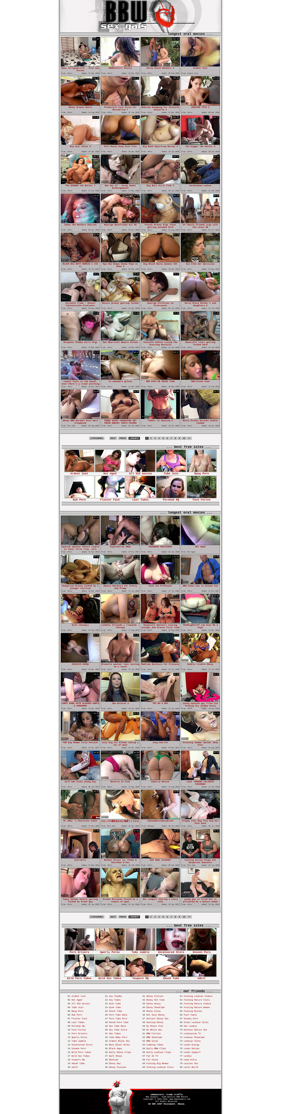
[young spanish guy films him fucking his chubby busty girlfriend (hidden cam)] (200, 700)
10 (184, 438)
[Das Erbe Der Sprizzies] (200, 261)
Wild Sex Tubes (110, 978)
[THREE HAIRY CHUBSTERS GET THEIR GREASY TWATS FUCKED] (120, 418)
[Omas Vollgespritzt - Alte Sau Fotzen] (80, 65)
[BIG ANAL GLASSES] (160, 857)
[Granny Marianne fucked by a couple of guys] (120, 896)
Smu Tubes (115, 1033)
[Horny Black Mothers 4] (160, 65)
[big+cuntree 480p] (120, 544)
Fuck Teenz (190, 1015)
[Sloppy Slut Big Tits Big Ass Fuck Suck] (200, 818)
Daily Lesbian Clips (158, 1052)
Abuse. (182, 1104)
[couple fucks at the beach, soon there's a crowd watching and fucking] (80, 379)
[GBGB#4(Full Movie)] (120, 65)
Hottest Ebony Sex (157, 1018)
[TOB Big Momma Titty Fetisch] (80, 740)
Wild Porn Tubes (79, 978)
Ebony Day (115, 1063)
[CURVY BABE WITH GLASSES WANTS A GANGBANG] (80, 700)
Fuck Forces (202, 499)
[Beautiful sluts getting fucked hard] (200, 339)
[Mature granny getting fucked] (120, 300)
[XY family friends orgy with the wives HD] (200, 222)
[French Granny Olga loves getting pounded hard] (160, 222)
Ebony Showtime (155, 1007)
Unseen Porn (202, 952)
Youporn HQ (140, 978)
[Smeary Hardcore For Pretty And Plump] (120, 583)
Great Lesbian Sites (196, 1022)
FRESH (122, 438)
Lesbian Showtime (194, 1037)
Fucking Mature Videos (197, 1003)
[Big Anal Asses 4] (80, 144)
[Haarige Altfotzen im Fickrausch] (160, 300)
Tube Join (171, 473)
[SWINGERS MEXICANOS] (160, 544)
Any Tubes (115, 1000)
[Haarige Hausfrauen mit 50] (120, 222)
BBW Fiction (153, 1033)
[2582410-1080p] (80, 661)
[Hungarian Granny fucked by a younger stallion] (80, 583)
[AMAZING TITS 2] (200, 104)
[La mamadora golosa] (120, 379)
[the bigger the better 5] (200, 144)
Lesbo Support (192, 1052)
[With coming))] (80, 622)
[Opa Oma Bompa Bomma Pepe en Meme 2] (120, 261)
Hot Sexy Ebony (155, 1015)
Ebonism (113, 1059)
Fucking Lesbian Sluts (160, 1067)
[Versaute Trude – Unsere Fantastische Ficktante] (80, 300)
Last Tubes (140, 499)
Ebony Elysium (117, 1067)
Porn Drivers (79, 952)
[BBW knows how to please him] (200, 583)
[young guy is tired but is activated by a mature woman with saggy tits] (200, 896)
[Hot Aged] (200, 544)
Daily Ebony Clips (120, 1052)
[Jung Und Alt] (160, 740)
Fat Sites (152, 1059)
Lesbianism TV (192, 1033)
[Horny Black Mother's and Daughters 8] (200, 300)
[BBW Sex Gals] (127, 22)
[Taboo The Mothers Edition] (80, 222)
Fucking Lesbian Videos (198, 996)
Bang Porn (201, 473)
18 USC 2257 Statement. (162, 1104)
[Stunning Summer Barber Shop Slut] (200, 740)
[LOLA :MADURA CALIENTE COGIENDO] (200, 779)
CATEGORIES (96, 438)
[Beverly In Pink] (120, 779)
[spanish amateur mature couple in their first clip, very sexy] (80, 544)
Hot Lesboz (190, 1026)
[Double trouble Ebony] (200, 661)
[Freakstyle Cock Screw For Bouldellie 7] (120, 104)
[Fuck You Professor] (160, 583)
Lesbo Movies (191, 1048)
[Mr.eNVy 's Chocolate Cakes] (80, 818)
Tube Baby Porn (118, 1037)
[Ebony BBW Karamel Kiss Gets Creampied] (80, 418)
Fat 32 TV (152, 1056)
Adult (202, 978)
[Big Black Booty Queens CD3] (160, 261)
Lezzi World (191, 1067)
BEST (113, 438)
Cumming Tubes (154, 1044)
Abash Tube (171, 978)
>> (189, 438)
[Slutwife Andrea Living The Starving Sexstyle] (160, 339)
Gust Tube (115, 1003)
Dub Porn (79, 499)
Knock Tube (115, 1011)
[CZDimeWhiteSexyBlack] (160, 818)
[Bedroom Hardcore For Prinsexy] (160, 661)
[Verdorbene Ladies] (200, 183)
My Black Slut (154, 1026)
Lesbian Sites (192, 1041)
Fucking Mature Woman (197, 1007)
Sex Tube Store (118, 1030)
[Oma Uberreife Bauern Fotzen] (120, 339)
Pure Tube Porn (118, 1018)
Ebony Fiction (154, 996)
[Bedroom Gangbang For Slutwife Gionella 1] (160, 104)
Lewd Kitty (190, 1059)
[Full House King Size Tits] (120, 144)
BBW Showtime (154, 1037)
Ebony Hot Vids (155, 1000)
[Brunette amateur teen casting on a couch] (120, 661)
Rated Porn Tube (118, 1022)
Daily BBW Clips (156, 1048)
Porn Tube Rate (118, 1015)
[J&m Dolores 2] (120, 700)
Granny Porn (191, 1018)
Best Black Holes (119, 1044)
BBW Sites (152, 1041)
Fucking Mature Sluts (197, 1000)
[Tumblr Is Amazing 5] (160, 418)
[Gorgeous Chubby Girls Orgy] (80, 339)
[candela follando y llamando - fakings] (120, 622)
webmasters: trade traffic (167, 1094)
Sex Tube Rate (117, 1026)
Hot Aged (109, 473)
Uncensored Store (171, 952)
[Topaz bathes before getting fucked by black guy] (80, 896)
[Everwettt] (80, 857)
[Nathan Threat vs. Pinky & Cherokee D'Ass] (120, 857)
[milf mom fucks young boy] (80, 779)
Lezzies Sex (191, 1063)
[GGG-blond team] (200, 379)
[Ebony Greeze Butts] (80, 104)
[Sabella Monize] (160, 779)
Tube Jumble (140, 952)
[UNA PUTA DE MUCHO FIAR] (160, 379)
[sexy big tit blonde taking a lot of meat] (120, 740)
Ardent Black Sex (119, 1041)
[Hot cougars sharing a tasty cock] (160, 896)
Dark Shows (115, 1056)
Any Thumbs (115, 996)
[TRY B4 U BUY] (160, 700)
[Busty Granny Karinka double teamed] (200, 418)
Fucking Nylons (193, 1011)
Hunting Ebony (154, 1022)
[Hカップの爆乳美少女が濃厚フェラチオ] (120, 818)
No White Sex (154, 1030)
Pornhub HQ (171, 499)
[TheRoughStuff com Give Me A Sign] (200, 622)
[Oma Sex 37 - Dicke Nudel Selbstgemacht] (120, 183)
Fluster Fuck (110, 499)
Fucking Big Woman (157, 1063)
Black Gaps (115, 1048)
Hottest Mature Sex (195, 1030)
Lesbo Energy (191, 1044)
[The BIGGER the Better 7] (80, 183)
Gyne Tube (115, 1007)
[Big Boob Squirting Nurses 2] (160, 144)
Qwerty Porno (110, 952)
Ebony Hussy (153, 1003)
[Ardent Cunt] (200, 65)
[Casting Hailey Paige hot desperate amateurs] (200, 857)
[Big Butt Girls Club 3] (160, 183)
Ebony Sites (153, 1011)
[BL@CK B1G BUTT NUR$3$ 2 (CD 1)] (80, 261)
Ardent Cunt (79, 473)
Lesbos (188, 1056)
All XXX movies (140, 473)
